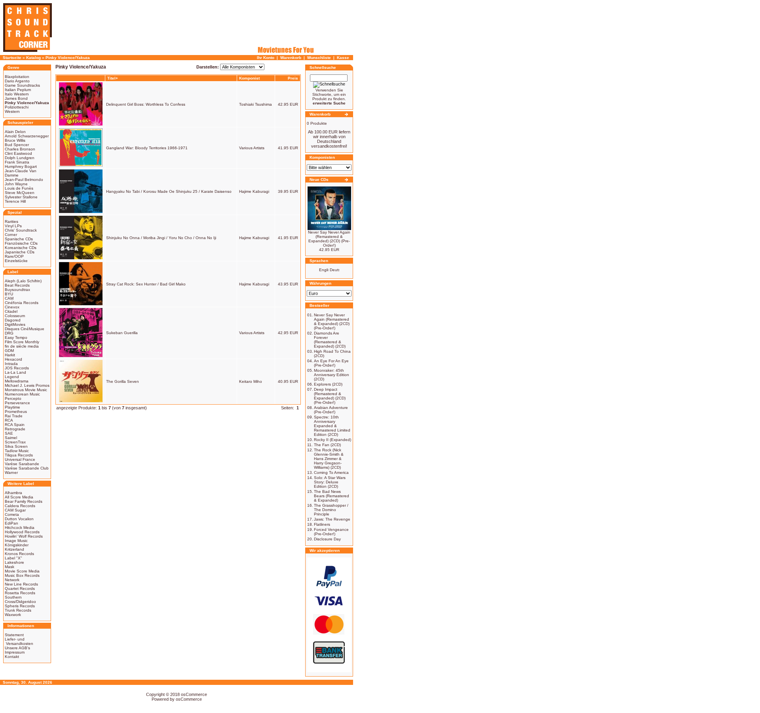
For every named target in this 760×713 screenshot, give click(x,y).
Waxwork (13, 614)
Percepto (13, 398)
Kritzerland (14, 549)
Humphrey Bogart (21, 166)
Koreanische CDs (20, 247)
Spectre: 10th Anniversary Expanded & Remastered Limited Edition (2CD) (332, 426)
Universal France (20, 459)
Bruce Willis (15, 140)
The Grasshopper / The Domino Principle (331, 509)
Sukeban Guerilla (122, 333)
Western (12, 111)
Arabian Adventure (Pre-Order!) (331, 409)
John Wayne (16, 184)
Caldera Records (20, 506)
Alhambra (13, 493)
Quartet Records (20, 588)
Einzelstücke (16, 261)
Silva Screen (16, 446)
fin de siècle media (22, 346)
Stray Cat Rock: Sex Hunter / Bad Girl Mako (146, 284)
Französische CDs (21, 243)
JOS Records (17, 368)
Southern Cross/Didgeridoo (20, 599)
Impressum (15, 652)
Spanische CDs (19, 239)
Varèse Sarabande (22, 464)
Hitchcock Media (19, 527)
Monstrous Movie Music (26, 390)
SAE (9, 433)
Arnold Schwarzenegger (27, 136)
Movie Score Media (22, 571)
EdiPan (11, 523)
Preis (293, 78)
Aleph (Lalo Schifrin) (23, 281)
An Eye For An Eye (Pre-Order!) (331, 363)
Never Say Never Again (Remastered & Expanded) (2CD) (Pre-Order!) (329, 238)
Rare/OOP (14, 256)
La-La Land (15, 372)
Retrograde (15, 429)
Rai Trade (14, 416)
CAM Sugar (15, 510)
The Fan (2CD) (327, 445)
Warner (11, 472)
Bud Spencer (17, 145)
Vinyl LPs (13, 226)
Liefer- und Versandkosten (19, 641)
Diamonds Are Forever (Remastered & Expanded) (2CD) (330, 339)
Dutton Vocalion (19, 519)
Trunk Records (18, 610)
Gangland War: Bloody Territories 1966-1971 (147, 148)
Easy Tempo (16, 337)
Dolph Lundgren (19, 158)
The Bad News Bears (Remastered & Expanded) (331, 495)
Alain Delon (15, 131)
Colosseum (15, 316)
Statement (14, 635)
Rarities (11, 221)
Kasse (343, 57)
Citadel (11, 311)
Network (12, 580)
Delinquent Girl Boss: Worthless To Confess (145, 104)
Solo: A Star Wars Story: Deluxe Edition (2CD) (330, 482)
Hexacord (13, 359)
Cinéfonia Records (21, 302)
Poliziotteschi (16, 107)
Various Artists (251, 148)
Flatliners (322, 524)
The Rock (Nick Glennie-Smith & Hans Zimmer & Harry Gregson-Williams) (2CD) (329, 459)
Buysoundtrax (17, 289)
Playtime (12, 407)
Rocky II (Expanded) (332, 439)
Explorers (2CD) (328, 384)
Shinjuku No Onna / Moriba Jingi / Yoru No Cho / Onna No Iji (161, 238)
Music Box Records (22, 575)
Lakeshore (14, 562)
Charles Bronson (20, 149)
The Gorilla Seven (122, 381)
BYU (9, 294)
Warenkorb (290, 57)
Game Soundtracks (22, 85)
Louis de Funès (19, 188)
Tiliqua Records (19, 455)
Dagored (13, 320)
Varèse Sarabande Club (27, 468)
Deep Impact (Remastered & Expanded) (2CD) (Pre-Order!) (330, 396)
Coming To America (331, 472)
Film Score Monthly (22, 342)
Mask (9, 567)
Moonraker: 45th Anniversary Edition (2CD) (331, 374)
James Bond (16, 98)
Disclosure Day (327, 539)
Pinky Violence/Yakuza (68, 57)
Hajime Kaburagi (254, 191)
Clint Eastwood (18, 153)
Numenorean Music (22, 394)
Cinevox (12, 307)
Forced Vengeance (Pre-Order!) (331, 531)
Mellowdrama (16, 381)
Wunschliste (319, 57)
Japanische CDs (19, 252)
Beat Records (17, 285)
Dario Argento (17, 81)
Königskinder (16, 545)
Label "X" (13, 558)
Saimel (11, 437)
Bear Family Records (23, 501)
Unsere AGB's (17, 648)
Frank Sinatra (17, 162)
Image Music (16, 540)
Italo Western (17, 94)
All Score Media (19, 497)
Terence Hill (15, 201)
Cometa (12, 514)
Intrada (11, 363)
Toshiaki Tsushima (255, 104)
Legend (12, 377)
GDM (9, 350)
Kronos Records (19, 553)
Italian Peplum (18, 89)
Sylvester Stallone (21, 197)
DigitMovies (15, 324)
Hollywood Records (22, 532)
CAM (9, 298)
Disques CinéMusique (24, 329)
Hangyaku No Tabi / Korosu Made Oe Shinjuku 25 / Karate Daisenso (169, 191)
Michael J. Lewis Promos (27, 385)
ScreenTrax (15, 442)
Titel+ (112, 78)
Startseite (12, 57)
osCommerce (194, 694)
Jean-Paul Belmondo (24, 179)
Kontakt (12, 656)
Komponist (249, 78)
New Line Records (21, 584)
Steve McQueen (19, 192)
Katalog (33, 57)
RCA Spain (15, 424)
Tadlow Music (17, 451)
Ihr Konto (265, 57)
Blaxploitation (17, 76)
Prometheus (16, 411)
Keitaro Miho (250, 381)
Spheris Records (20, 606)
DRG (9, 333)
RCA (9, 420)
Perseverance (17, 403)
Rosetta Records (20, 593)
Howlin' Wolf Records (24, 536)
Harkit (10, 355)
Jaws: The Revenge (332, 519)
